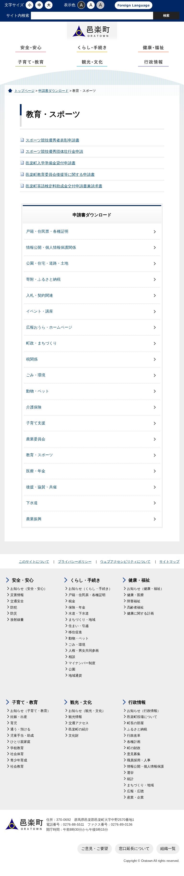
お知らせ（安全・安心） (28, 589)
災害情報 (17, 595)
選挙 (130, 773)
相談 (72, 657)
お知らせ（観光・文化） (87, 711)
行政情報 (137, 702)
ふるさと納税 (137, 729)
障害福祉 (133, 601)
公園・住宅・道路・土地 (47, 263)
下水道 (32, 503)
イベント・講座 (39, 311)
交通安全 (17, 601)
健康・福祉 (139, 580)
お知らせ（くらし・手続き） (90, 589)
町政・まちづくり (41, 343)
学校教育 (17, 748)
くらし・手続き (85, 580)
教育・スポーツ (39, 455)
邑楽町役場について (142, 717)
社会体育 (17, 754)
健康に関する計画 (140, 613)
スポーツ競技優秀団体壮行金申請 (54, 151)
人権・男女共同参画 (84, 650)
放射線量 (17, 619)
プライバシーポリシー (75, 561)
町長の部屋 (135, 723)
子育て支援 (35, 423)
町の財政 (133, 748)
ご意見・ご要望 (94, 848)
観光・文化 (81, 702)
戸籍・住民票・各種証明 (47, 231)
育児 (13, 723)
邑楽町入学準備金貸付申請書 (50, 163)
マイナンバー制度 (82, 663)
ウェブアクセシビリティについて (125, 561)
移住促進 (75, 632)
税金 (72, 601)
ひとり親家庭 (20, 742)
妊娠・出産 (18, 717)
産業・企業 (135, 797)
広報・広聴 (135, 791)
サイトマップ (169, 561)
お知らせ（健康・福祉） (145, 589)
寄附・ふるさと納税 (43, 279)
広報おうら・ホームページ (49, 327)
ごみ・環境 (35, 375)
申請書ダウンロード (53, 91)
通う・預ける (20, 729)
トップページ (24, 91)
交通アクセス (79, 723)
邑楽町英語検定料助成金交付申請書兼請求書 (64, 186)
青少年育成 (18, 760)
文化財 (74, 735)
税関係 (32, 359)
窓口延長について (134, 848)
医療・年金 (35, 471)
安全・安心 (23, 580)
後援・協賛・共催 (41, 487)
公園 (72, 669)
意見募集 (133, 754)
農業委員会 (35, 439)
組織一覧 (168, 848)
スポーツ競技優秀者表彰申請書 (52, 140)
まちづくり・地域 (82, 619)
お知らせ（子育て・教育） (30, 711)
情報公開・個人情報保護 (145, 766)
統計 (130, 779)
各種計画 (133, 742)
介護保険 (33, 407)
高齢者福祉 (135, 607)
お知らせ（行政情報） (144, 711)
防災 (13, 613)
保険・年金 (77, 607)
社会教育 (17, 766)
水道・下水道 (79, 613)
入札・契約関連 (39, 295)
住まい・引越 (79, 626)
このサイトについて (34, 561)
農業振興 (33, 519)
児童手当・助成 (22, 735)
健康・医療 (135, 595)
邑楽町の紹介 (79, 729)
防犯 (13, 607)
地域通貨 (75, 675)
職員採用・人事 (138, 760)
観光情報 (75, 717)
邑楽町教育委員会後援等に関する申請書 (60, 174)
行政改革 (133, 735)
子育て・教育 (25, 702)
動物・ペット (37, 391)
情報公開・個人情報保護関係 (51, 247)
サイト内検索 (17, 15)
